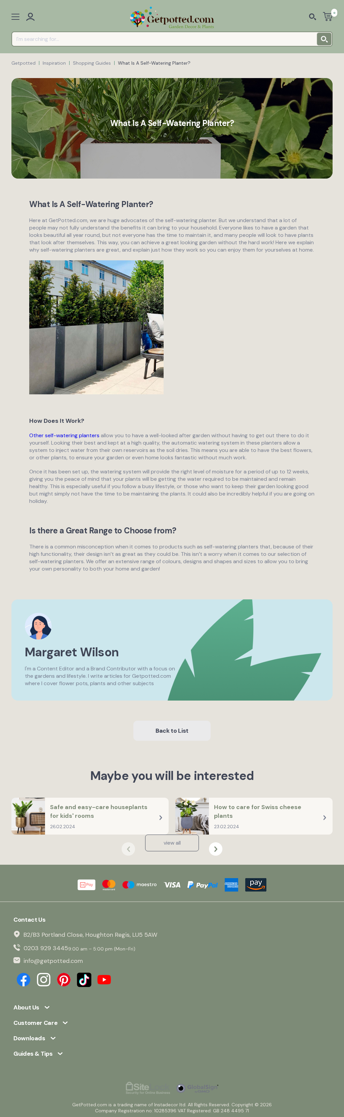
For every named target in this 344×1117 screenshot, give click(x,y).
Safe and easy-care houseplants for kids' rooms (98, 811)
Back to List (172, 731)
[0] (328, 17)
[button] (215, 849)
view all (172, 842)
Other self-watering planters (64, 435)
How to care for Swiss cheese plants (257, 811)
